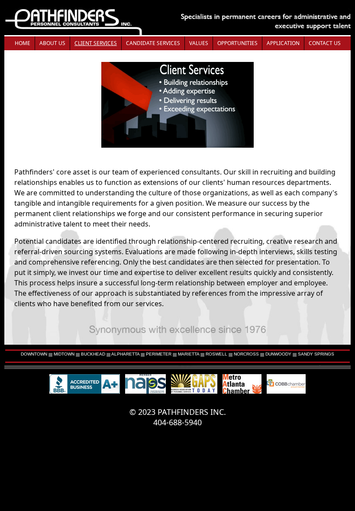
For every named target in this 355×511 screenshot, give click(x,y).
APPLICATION (283, 43)
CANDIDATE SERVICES (153, 43)
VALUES (198, 43)
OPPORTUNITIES (237, 43)
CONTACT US (325, 43)
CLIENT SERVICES (95, 43)
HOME (22, 43)
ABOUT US (52, 43)
